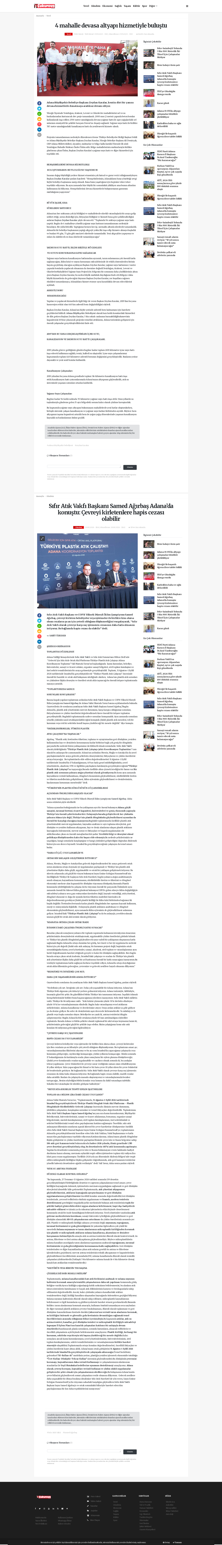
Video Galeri (95, 1501)
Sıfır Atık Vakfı (83, 657)
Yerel (86, 6)
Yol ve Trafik (145, 1505)
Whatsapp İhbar (65, 1521)
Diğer (152, 6)
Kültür (136, 6)
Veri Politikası (41, 1524)
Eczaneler (144, 1511)
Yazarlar (94, 1506)
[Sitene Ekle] (68, 1508)
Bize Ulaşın (95, 1520)
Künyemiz (95, 1515)
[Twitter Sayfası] (41, 1508)
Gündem (95, 6)
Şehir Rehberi (145, 1526)
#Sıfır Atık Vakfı (54, 1432)
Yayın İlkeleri (41, 1521)
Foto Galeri (95, 1496)
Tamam (178, 1542)
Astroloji (169, 1514)
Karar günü (163, 103)
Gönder (130, 467)
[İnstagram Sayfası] (45, 1508)
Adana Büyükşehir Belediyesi (81, 313)
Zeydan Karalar (62, 179)
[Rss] (59, 1508)
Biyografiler (171, 1508)
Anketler (169, 1505)
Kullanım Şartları (65, 1517)
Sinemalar (144, 1520)
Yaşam (127, 6)
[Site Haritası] (63, 1508)
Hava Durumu (146, 1502)
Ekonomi (107, 6)
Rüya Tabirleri (172, 1511)
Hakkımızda (40, 1517)
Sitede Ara (170, 1502)
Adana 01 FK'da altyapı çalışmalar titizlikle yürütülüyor (169, 114)
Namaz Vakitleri (146, 1508)
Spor (144, 6)
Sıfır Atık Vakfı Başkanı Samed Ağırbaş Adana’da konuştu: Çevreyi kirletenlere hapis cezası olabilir (169, 79)
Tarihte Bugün (146, 1517)
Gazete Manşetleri (147, 1529)
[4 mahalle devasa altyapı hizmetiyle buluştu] (87, 68)
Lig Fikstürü (145, 1514)
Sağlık (118, 6)
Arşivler (94, 1511)
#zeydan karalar (82, 445)
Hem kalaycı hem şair (168, 65)
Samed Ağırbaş (71, 703)
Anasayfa (40, 16)
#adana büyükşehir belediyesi (60, 445)
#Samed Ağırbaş (70, 1432)
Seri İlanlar (144, 1523)
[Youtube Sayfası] (50, 1508)
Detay (167, 1542)
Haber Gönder (64, 1524)
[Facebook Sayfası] (36, 1508)
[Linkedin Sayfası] (54, 1508)
